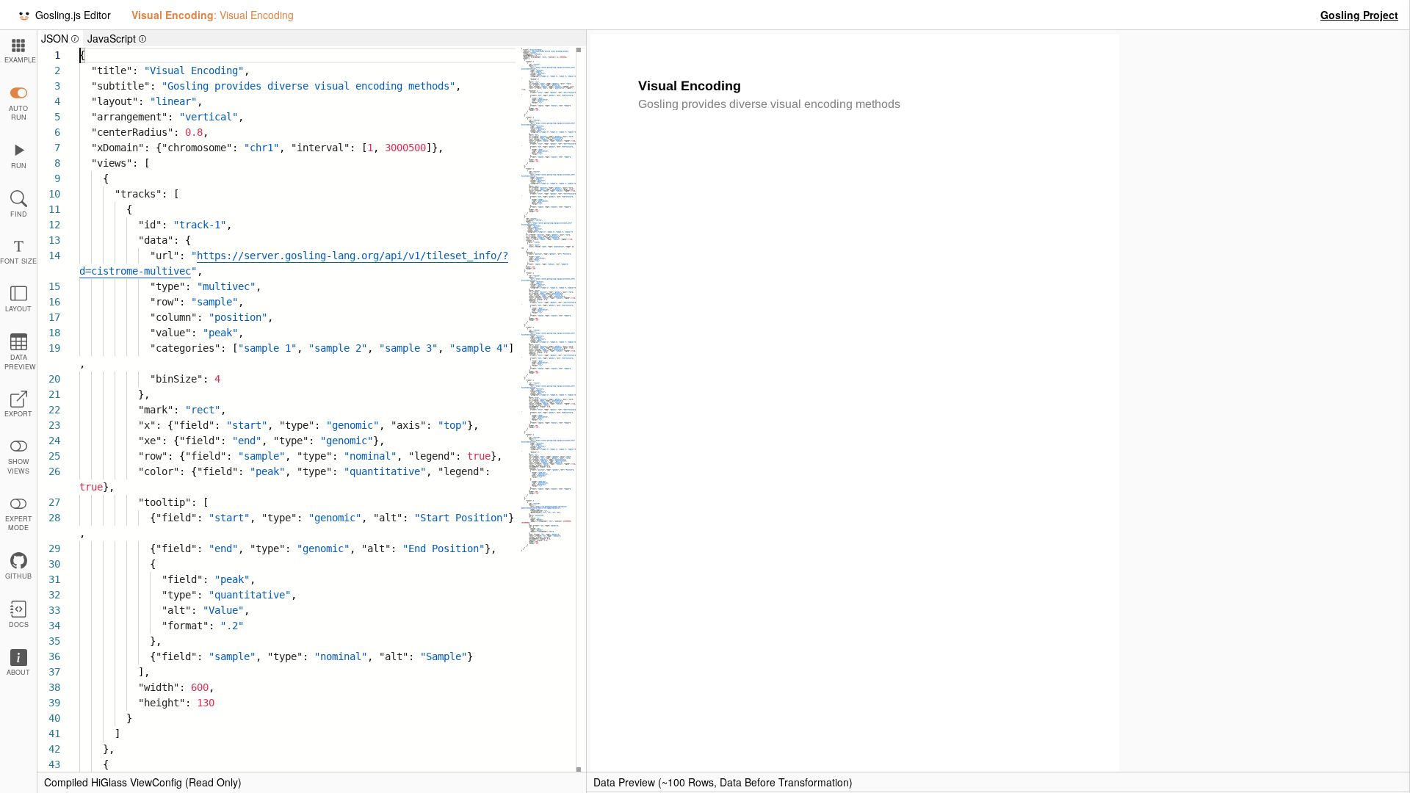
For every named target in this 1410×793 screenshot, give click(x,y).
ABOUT (18, 672)
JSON (62, 38)
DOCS (19, 624)
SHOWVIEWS (18, 466)
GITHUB (18, 576)
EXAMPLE (20, 60)
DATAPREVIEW (20, 362)
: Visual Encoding (212, 14)
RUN (18, 165)
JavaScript (119, 38)
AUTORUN (18, 113)
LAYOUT (18, 309)
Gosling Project (1359, 14)
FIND (18, 214)
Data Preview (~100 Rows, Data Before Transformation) (723, 782)
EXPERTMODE (18, 523)
